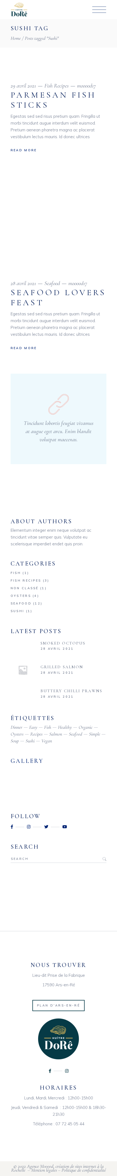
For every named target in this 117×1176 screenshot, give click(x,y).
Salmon (55, 734)
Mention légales (44, 1170)
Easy (33, 727)
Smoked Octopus (63, 643)
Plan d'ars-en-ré (58, 1005)
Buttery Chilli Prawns (71, 690)
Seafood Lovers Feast (58, 297)
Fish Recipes (56, 85)
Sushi (17, 611)
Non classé (25, 588)
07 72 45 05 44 (70, 1123)
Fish (16, 573)
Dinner (16, 727)
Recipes (36, 734)
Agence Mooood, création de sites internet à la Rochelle (57, 1168)
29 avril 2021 (23, 85)
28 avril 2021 (23, 283)
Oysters (21, 596)
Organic (86, 727)
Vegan (46, 741)
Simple (94, 734)
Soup (15, 741)
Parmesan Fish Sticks (53, 100)
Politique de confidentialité (83, 1170)
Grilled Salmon (62, 666)
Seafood (52, 283)
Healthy (65, 727)
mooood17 (86, 85)
